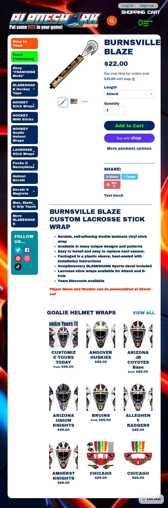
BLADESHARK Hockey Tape (25, 89)
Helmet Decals (19, 178)
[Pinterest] (18, 258)
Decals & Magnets (25, 192)
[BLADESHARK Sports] (56, 20)
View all (144, 313)
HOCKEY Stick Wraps (25, 104)
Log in (127, 5)
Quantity (111, 103)
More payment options (129, 148)
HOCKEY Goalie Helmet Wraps (20, 134)
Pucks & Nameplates (25, 165)
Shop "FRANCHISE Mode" (24, 72)
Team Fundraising (23, 56)
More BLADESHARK (25, 219)
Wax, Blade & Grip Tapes (25, 205)
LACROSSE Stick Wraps (25, 152)
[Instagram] (27, 258)
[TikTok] (18, 267)
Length (110, 87)
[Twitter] (18, 250)
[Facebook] (27, 250)
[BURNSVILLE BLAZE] (63, 102)
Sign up (147, 5)
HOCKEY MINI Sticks (23, 117)
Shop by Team (20, 43)
